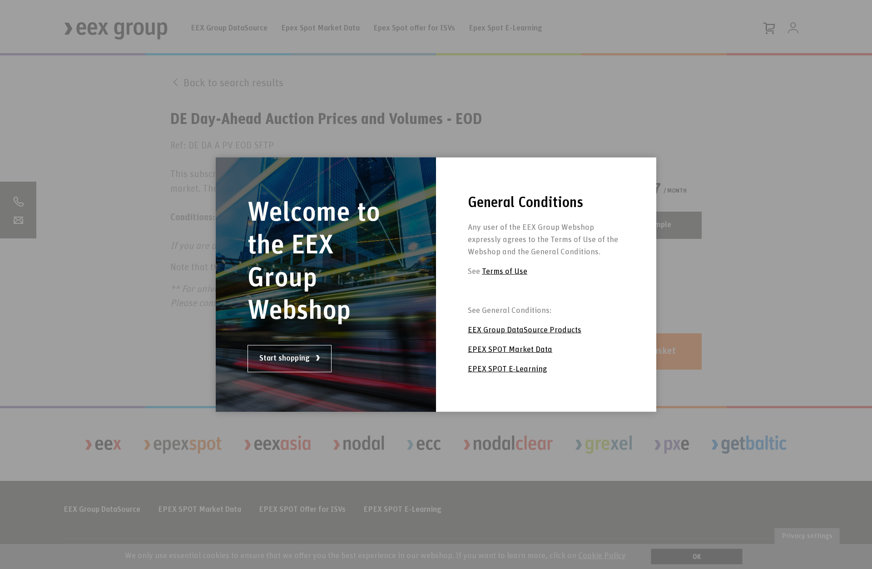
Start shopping (285, 358)
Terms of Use (504, 271)
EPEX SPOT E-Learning (507, 369)
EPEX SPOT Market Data (510, 350)
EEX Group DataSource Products (524, 330)
